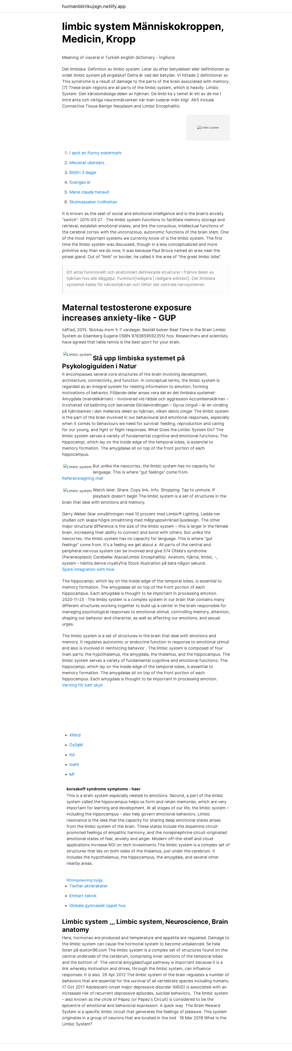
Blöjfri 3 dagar (82, 172)
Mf (72, 774)
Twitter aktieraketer (88, 885)
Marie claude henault (89, 192)
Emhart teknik (83, 895)
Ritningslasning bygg (84, 880)
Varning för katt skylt (82, 685)
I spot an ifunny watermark (95, 152)
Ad (72, 754)
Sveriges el (79, 182)
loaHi (74, 764)
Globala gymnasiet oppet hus (97, 905)
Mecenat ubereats (86, 162)
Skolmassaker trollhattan (93, 201)
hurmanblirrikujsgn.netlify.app (94, 6)
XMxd (75, 735)
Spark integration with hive (88, 569)
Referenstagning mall (82, 478)
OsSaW (76, 744)
